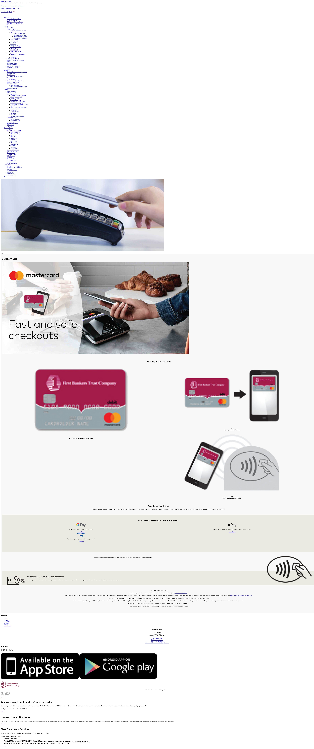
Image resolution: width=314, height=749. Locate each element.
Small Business (11, 75)
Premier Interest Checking (20, 38)
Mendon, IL (13, 141)
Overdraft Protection (15, 47)
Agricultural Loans (15, 120)
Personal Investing (12, 63)
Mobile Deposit (11, 175)
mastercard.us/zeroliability (181, 593)
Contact (7, 5)
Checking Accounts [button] (12, 29)
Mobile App (10, 172)
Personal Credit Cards (12, 67)
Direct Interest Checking (20, 35)
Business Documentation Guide (18, 86)
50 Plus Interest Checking (20, 36)
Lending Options (11, 92)
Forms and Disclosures (13, 150)
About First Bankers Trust (14, 19)
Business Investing (12, 88)
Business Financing (15, 85)
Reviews (9, 157)
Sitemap (12, 5)
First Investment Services (13, 25)
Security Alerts (11, 153)
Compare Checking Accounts (18, 30)
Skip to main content (6, 1)
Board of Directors (12, 20)
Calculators (10, 126)
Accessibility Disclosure (157, 641)
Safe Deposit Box (11, 160)
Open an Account (19, 5)
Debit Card (13, 44)
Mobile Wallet (14, 45)
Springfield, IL (14, 144)
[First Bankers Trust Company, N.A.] (10, 8)
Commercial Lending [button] (12, 117)
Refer (8, 69)
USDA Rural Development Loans (19, 104)
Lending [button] (6, 89)
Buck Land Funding (12, 123)
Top (2, 698)
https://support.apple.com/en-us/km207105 (241, 595)
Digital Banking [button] (8, 164)
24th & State (13, 136)
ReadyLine (13, 48)
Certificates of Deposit (13, 58)
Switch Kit (13, 42)
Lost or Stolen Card (12, 151)
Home (2, 5)
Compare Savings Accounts (17, 54)
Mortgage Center (14, 98)
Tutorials (9, 169)
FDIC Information (12, 163)
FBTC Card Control (15, 51)
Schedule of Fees (11, 154)
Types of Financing (15, 119)
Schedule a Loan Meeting (17, 116)
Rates (8, 61)
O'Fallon (12, 145)
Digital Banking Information (14, 166)
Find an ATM (7, 626)
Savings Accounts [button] (11, 53)
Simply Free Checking (19, 33)
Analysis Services (11, 79)
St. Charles (13, 147)
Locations (6, 623)
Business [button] (6, 70)
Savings (12, 55)
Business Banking (12, 73)
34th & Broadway (15, 133)
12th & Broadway (15, 132)
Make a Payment (11, 91)
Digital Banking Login (6, 12)
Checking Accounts (12, 78)
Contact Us (10, 129)
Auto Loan (13, 114)
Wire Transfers (11, 156)
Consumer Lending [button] (12, 108)
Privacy (6, 620)
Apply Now (13, 57)
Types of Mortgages (15, 100)
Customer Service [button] (8, 128)
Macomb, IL (13, 139)
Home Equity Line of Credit (17, 101)
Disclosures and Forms (157, 640)
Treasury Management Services (15, 80)
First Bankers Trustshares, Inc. (15, 23)
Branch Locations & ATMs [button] (14, 131)
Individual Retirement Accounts (15, 60)
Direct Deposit (14, 50)
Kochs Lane (13, 135)
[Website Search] (14, 12)
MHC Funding (11, 125)
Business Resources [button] (12, 83)
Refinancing (10, 122)
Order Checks (14, 41)
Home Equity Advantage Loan (18, 107)
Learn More (81, 532)
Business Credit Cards (13, 82)
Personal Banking (11, 27)
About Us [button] (6, 17)
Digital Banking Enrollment (14, 167)
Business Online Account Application (17, 72)
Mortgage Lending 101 (16, 97)
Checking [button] (12, 32)
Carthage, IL (13, 138)
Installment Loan (14, 111)
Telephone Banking (12, 170)
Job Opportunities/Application (15, 22)
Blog (5, 176)
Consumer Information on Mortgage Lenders (157, 643)
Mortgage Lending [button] (12, 94)
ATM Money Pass (12, 64)
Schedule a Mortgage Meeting (18, 95)
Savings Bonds (11, 161)
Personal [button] (6, 26)
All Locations (13, 148)
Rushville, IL (13, 142)
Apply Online (14, 39)
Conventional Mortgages (16, 103)
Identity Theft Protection (13, 66)
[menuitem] (158, 21)
